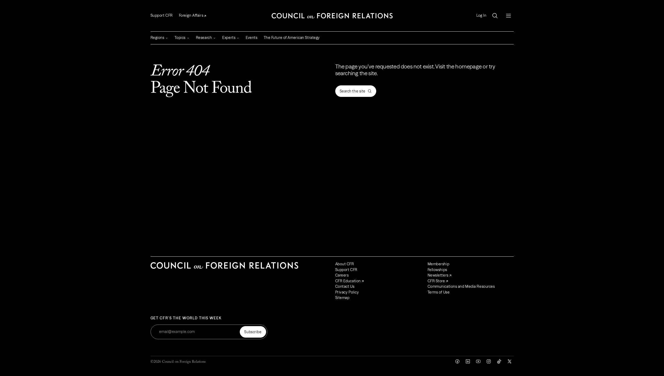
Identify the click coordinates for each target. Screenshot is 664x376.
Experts (228, 37)
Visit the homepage (458, 66)
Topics (180, 37)
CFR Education (348, 281)
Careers (342, 275)
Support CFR (162, 15)
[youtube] (478, 361)
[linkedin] (468, 361)
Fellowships (437, 269)
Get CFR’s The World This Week (186, 318)
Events (251, 37)
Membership (439, 264)
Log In (481, 15)
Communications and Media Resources (461, 286)
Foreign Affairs (191, 15)
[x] (509, 361)
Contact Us (345, 286)
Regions (157, 37)
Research (204, 37)
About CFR (344, 264)
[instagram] (488, 361)
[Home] (332, 16)
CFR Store (436, 281)
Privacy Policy (347, 292)
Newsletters (438, 275)
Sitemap (342, 297)
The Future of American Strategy (292, 37)
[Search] (495, 15)
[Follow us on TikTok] (499, 361)
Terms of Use (439, 292)
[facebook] (457, 361)
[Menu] (508, 15)
